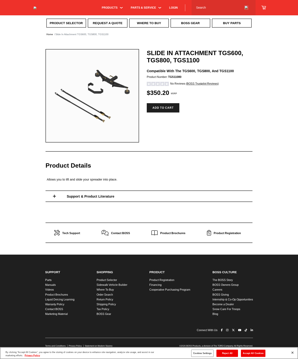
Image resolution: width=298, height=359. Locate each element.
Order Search (105, 294)
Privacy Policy (75, 346)
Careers (217, 289)
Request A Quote (107, 23)
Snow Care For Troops (226, 309)
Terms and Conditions (55, 346)
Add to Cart (163, 107)
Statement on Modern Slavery (98, 346)
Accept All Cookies (253, 353)
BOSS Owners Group (225, 284)
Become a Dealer (223, 304)
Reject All (227, 353)
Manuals (50, 284)
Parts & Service (143, 7)
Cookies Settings (202, 353)
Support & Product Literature (90, 196)
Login (173, 7)
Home (49, 34)
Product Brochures (56, 294)
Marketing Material (56, 313)
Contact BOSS (54, 309)
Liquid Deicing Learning (59, 299)
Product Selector (66, 23)
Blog (215, 313)
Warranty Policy (54, 304)
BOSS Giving (220, 294)
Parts (48, 280)
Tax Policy (103, 309)
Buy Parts (232, 23)
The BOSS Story (222, 280)
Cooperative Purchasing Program (169, 289)
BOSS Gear (190, 23)
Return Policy (105, 299)
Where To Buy (149, 23)
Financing (155, 284)
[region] (149, 353)
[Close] (292, 352)
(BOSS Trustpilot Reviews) (202, 83)
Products (110, 7)
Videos (49, 289)
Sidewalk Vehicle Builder (112, 284)
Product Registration (161, 280)
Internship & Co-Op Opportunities (232, 299)
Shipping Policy (106, 304)
